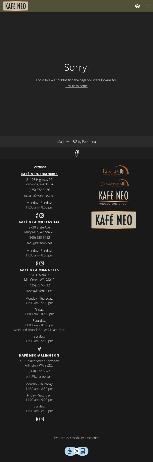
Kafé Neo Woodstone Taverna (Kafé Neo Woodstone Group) (113, 220)
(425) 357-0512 (39, 285)
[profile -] (137, 5)
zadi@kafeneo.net (39, 243)
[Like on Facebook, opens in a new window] (76, 154)
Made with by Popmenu (49, 141)
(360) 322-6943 (39, 371)
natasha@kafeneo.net (39, 195)
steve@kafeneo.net (39, 291)
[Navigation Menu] (147, 6)
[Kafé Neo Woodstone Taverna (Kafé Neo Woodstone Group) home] (21, 6)
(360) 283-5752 (39, 237)
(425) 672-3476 (39, 190)
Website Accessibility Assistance (76, 438)
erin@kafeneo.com (39, 376)
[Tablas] (114, 170)
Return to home (77, 86)
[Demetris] (114, 183)
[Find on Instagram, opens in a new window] (41, 216)
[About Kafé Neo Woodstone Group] (114, 197)
